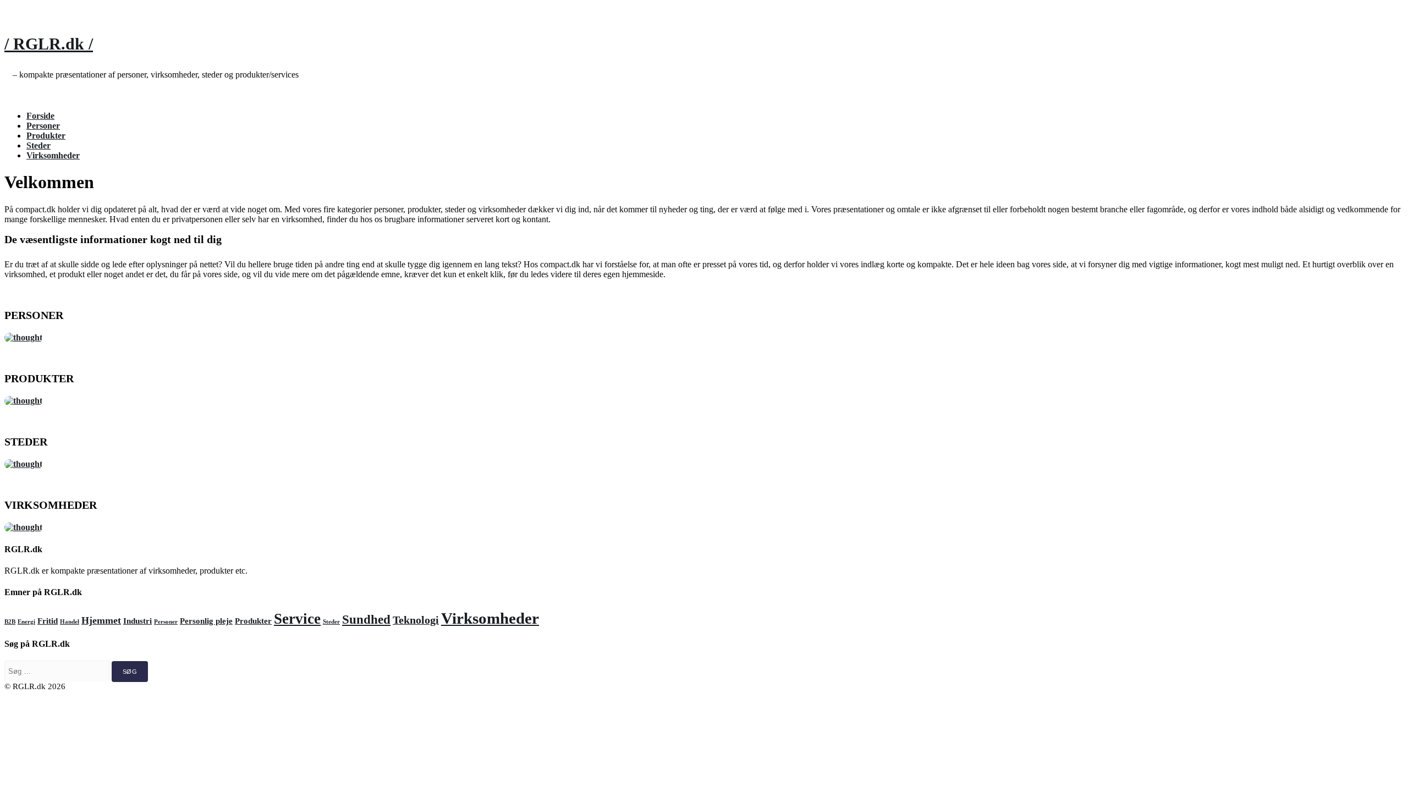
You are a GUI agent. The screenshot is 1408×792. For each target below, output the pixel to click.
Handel (69, 622)
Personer (43, 125)
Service (297, 618)
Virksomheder (53, 155)
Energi (26, 622)
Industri (137, 621)
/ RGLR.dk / (48, 44)
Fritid (47, 621)
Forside (40, 115)
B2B (9, 622)
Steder (38, 145)
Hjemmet (101, 620)
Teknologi (416, 620)
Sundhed (366, 619)
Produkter (45, 135)
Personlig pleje (206, 621)
